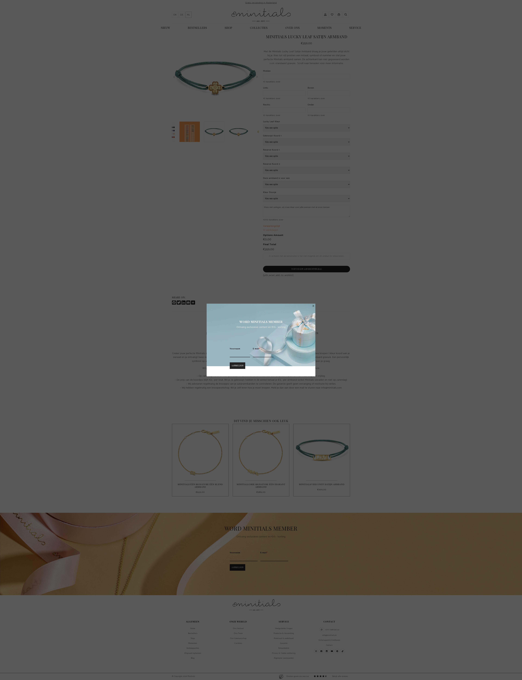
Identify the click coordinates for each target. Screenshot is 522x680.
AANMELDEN (237, 365)
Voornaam (235, 348)
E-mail (256, 348)
